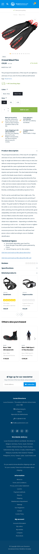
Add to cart (24, 110)
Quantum (7, 294)
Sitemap (19, 504)
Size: (4, 98)
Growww (28, 549)
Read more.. (8, 79)
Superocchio (27, 294)
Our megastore (19, 508)
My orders (19, 526)
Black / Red (18, 94)
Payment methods (19, 492)
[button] (10, 53)
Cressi (4, 56)
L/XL (18, 102)
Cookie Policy (19, 514)
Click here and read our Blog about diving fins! (16, 252)
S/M (4, 102)
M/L (11, 102)
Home (15, 14)
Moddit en (23, 549)
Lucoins (19, 489)
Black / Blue (6, 94)
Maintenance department (19, 501)
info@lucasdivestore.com (20, 423)
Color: (4, 89)
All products (19, 536)
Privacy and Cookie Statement (19, 486)
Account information (19, 523)
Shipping (19, 498)
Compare (19, 533)
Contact (19, 511)
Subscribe (30, 384)
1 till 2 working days (13, 83)
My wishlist (19, 529)
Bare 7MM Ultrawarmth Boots (8, 349)
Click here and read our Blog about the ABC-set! (16, 258)
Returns (19, 495)
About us (19, 479)
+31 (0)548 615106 (20, 418)
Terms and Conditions (19, 483)
